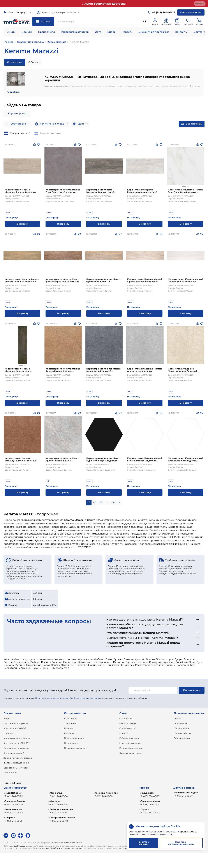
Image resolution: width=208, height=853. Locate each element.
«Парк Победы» (12, 792)
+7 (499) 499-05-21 (149, 804)
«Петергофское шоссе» (61, 817)
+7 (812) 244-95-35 (13, 821)
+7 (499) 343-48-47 (149, 812)
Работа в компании (129, 738)
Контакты (181, 31)
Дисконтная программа (154, 31)
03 (100, 502)
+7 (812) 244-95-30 (58, 796)
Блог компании (182, 738)
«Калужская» (147, 792)
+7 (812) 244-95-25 (13, 796)
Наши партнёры (127, 723)
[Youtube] (13, 835)
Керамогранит (56, 41)
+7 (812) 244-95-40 (58, 821)
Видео (111, 31)
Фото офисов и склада (130, 753)
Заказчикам (70, 718)
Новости (127, 31)
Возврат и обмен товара (16, 768)
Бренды (27, 31)
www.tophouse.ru (17, 846)
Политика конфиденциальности (66, 842)
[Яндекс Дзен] (20, 835)
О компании (125, 718)
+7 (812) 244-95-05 (13, 804)
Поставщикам (71, 743)
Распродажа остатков (75, 31)
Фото (98, 31)
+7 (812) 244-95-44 (13, 812)
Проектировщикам (74, 738)
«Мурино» (54, 801)
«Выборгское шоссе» (60, 809)
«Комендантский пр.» (105, 792)
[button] (184, 186)
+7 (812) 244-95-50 (103, 796)
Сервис (178, 718)
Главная (9, 41)
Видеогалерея (181, 728)
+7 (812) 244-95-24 (58, 804)
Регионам (69, 733)
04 (113, 502)
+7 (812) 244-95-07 (183, 795)
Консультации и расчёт (15, 728)
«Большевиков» (13, 809)
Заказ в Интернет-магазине (18, 758)
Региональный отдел (185, 792)
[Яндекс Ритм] (27, 835)
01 (89, 502)
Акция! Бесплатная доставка (104, 3)
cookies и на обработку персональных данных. (60, 848)
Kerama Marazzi (79, 41)
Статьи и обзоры (182, 733)
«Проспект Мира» (149, 801)
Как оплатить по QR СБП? (17, 743)
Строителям (70, 723)
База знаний (10, 772)
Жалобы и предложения (16, 763)
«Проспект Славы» (14, 801)
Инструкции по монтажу (16, 748)
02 (94, 502)
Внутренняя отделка (30, 41)
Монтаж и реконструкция (17, 738)
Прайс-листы (46, 31)
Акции (11, 31)
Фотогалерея (180, 723)
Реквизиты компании (130, 748)
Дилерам (69, 728)
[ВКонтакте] (6, 835)
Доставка (8, 733)
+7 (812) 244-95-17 (57, 812)
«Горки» (144, 809)
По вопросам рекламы (75, 748)
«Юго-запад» (55, 792)
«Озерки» (9, 817)
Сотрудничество (127, 728)
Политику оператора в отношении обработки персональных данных (68, 698)
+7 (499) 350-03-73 (149, 796)
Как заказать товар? (14, 753)
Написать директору (130, 743)
